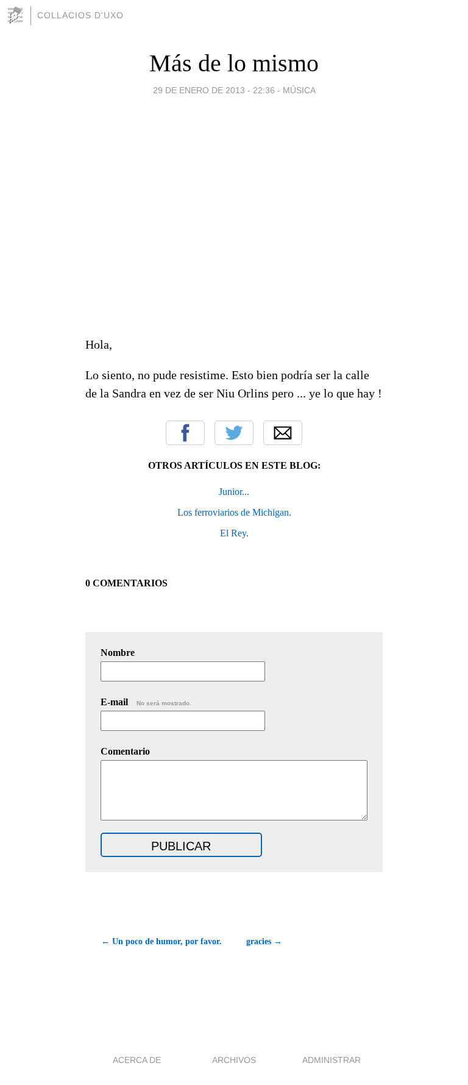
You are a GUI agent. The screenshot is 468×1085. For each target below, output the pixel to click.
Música (299, 90)
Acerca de (137, 1060)
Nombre (118, 652)
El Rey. (234, 533)
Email (282, 433)
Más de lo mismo (234, 63)
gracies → (264, 941)
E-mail (146, 702)
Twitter (234, 433)
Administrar (331, 1060)
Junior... (234, 491)
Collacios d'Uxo (80, 15)
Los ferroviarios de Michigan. (234, 512)
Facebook (185, 433)
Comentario (125, 751)
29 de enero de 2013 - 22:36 (214, 90)
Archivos (234, 1060)
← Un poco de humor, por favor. (161, 941)
